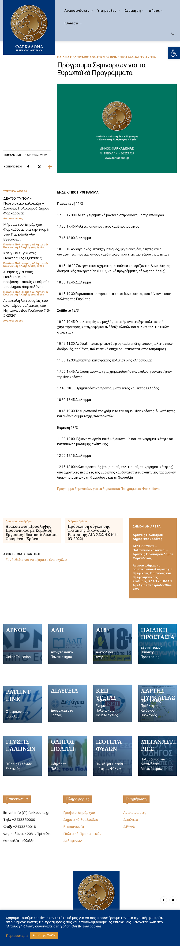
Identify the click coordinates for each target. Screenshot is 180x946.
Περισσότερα (17, 935)
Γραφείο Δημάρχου (79, 812)
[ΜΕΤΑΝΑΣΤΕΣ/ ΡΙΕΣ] (157, 756)
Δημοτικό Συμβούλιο (80, 819)
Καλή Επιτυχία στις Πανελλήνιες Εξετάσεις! (22, 255)
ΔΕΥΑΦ (129, 826)
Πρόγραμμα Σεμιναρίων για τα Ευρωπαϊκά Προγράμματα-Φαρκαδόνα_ (109, 489)
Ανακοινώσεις (13, 218)
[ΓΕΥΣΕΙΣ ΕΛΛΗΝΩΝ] (22, 756)
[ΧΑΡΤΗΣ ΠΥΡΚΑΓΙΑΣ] (157, 703)
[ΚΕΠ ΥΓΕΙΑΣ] (112, 703)
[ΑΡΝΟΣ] (22, 644)
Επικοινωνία (17, 799)
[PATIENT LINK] (22, 704)
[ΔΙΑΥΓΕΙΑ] (67, 703)
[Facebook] (28, 166)
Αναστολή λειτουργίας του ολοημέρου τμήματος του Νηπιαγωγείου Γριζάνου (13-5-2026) (27, 308)
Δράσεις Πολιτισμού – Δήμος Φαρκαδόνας (149, 537)
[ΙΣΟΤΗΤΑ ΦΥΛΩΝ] (112, 756)
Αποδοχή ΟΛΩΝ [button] (44, 935)
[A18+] (112, 644)
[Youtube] (172, 899)
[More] (50, 166)
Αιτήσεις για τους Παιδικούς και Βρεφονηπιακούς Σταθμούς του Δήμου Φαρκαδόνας (26, 279)
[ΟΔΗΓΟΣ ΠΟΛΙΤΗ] (67, 756)
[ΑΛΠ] (67, 644)
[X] (39, 166)
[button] (174, 53)
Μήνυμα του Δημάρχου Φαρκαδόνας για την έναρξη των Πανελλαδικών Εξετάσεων (26, 231)
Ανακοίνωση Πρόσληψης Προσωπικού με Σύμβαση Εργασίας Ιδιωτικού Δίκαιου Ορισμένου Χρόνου (31, 532)
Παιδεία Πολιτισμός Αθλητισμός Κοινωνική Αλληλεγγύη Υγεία (106, 57)
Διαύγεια (130, 819)
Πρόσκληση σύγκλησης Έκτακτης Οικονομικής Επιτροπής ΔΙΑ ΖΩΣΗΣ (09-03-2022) (93, 532)
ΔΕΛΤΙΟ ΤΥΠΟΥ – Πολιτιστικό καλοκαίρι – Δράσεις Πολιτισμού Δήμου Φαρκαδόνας (26, 205)
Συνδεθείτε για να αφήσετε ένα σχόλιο (36, 559)
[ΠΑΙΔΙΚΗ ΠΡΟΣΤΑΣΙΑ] (157, 644)
